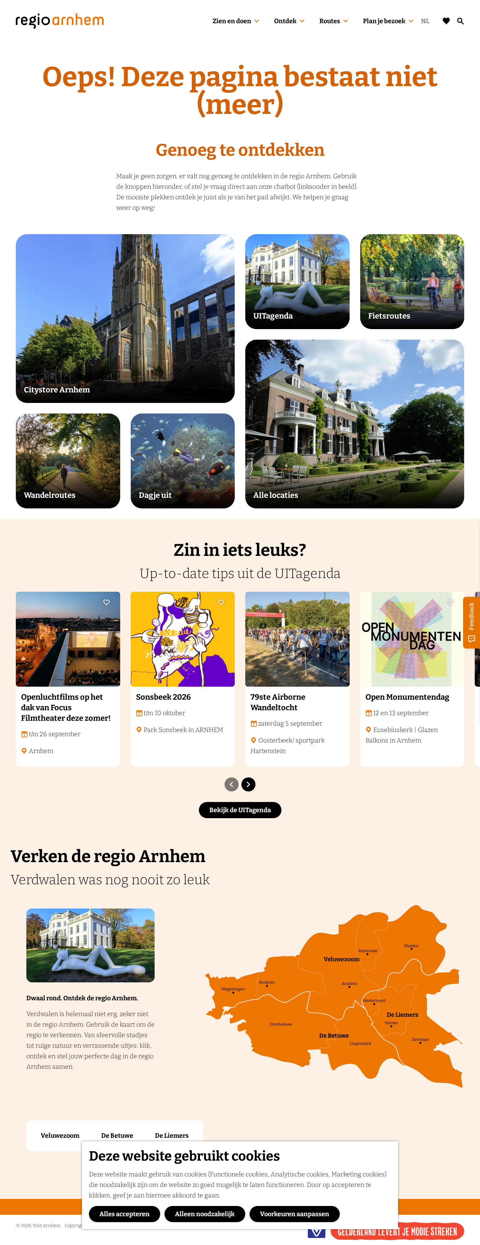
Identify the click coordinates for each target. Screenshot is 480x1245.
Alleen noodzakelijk (205, 1214)
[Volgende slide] (248, 784)
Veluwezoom (60, 1136)
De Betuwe (117, 1136)
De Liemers (172, 1136)
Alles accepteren (124, 1214)
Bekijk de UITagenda (240, 810)
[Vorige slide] (232, 784)
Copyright (75, 1225)
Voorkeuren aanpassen (294, 1214)
